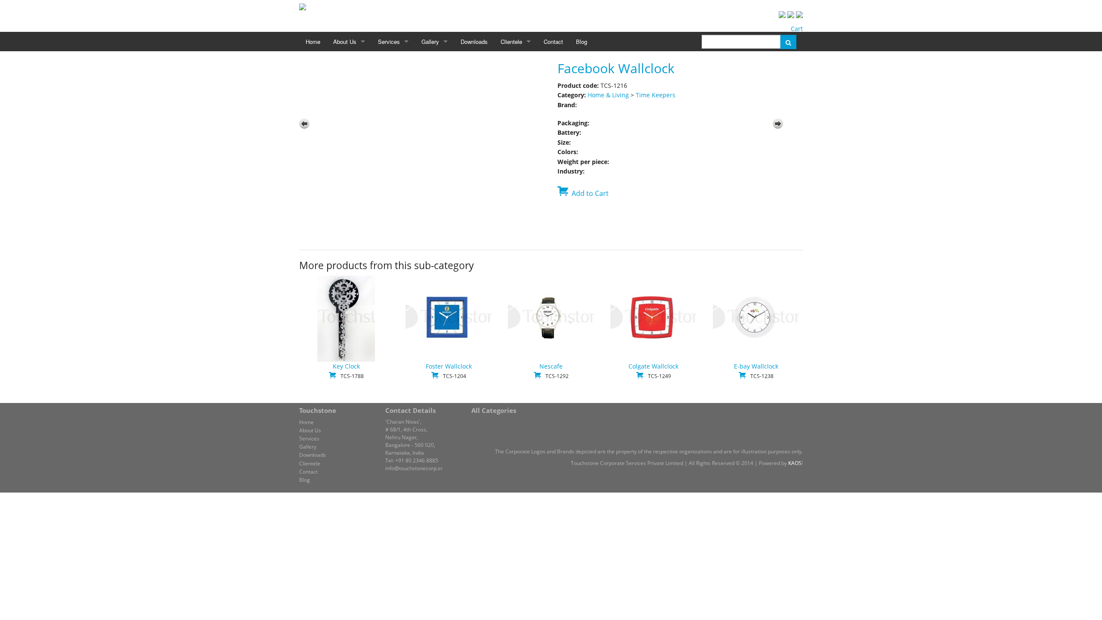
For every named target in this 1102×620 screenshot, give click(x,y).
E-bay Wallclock (756, 366)
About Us (344, 41)
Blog (581, 41)
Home (313, 41)
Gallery (430, 41)
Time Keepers (655, 95)
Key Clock (346, 366)
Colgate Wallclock (653, 366)
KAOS (795, 463)
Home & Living (608, 95)
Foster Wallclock (449, 366)
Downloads (474, 41)
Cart (797, 29)
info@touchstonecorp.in (413, 468)
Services (389, 41)
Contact (553, 41)
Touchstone (317, 410)
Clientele (511, 41)
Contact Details (410, 410)
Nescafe (551, 366)
